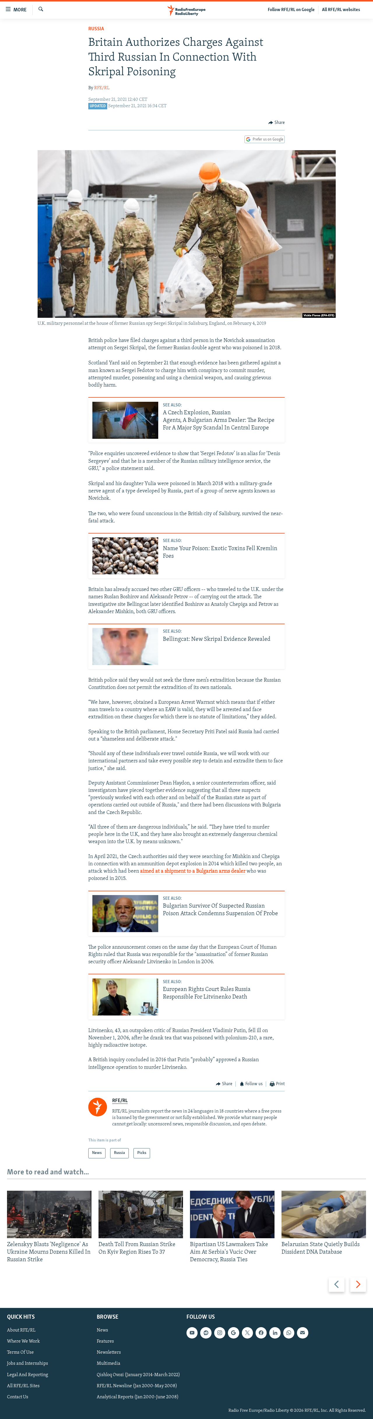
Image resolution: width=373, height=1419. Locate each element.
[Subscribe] (302, 1332)
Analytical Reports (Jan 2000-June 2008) (138, 1397)
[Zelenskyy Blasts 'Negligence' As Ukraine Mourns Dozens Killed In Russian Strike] (49, 1214)
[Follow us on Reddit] (205, 1332)
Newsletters (109, 1352)
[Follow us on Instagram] (219, 1332)
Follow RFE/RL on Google (291, 10)
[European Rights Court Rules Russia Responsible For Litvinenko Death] (125, 996)
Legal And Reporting (27, 1374)
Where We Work (23, 1341)
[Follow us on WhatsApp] (288, 1332)
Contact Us (17, 1397)
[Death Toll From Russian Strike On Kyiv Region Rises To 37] (140, 1214)
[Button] (276, 123)
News (102, 1330)
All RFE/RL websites (341, 10)
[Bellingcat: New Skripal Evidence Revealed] (125, 646)
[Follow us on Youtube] (192, 1332)
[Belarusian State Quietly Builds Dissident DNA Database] (323, 1214)
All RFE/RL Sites (23, 1385)
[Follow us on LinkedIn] (274, 1332)
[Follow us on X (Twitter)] (247, 1332)
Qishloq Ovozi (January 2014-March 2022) (138, 1374)
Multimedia (108, 1363)
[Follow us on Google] (233, 1332)
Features (105, 1341)
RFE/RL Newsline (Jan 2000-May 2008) (137, 1385)
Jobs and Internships (27, 1363)
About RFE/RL (21, 1330)
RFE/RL (102, 88)
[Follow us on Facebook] (261, 1332)
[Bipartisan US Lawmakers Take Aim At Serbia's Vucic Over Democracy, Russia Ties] (232, 1214)
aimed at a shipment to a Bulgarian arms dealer (192, 871)
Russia (96, 29)
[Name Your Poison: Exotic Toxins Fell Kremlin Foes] (125, 555)
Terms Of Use (20, 1352)
